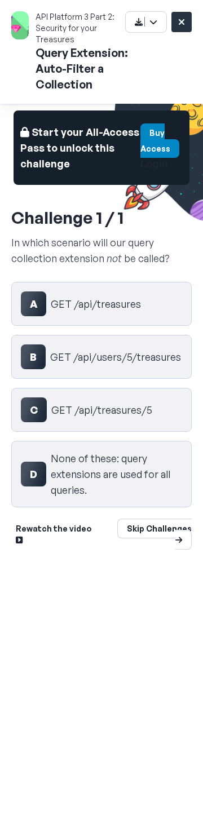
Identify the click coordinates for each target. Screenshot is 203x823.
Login (154, 163)
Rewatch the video (54, 528)
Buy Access (155, 140)
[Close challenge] (181, 22)
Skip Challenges (159, 528)
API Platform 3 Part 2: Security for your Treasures (75, 28)
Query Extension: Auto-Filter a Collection (82, 68)
